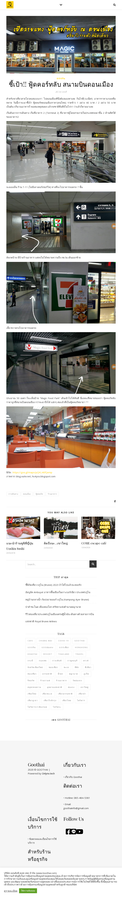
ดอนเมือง (27, 494)
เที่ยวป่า (82, 693)
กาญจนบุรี (73, 660)
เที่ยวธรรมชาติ (65, 693)
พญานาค (73, 674)
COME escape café (94, 543)
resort (47, 654)
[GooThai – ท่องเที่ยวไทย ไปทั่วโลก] (10, 4)
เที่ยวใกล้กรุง (50, 700)
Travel (79, 654)
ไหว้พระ (57, 707)
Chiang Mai (45, 640)
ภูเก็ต (86, 674)
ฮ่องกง (71, 687)
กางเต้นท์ (57, 660)
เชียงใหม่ (32, 693)
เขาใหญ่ (84, 687)
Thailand (63, 654)
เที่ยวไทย (66, 700)
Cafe (30, 640)
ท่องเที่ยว (32, 674)
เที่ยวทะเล (47, 693)
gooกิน (61, 78)
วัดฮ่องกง (77, 680)
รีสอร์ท (31, 680)
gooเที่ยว (64, 647)
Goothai (80, 640)
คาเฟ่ (86, 660)
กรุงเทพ (43, 660)
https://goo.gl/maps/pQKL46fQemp (32, 472)
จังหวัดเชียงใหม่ (35, 667)
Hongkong (81, 647)
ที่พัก (77, 667)
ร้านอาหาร (52, 494)
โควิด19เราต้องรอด (37, 707)
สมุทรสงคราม (34, 687)
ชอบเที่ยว (53, 667)
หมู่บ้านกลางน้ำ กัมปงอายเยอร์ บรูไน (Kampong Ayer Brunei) (57, 599)
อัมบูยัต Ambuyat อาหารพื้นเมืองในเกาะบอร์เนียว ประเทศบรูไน (57, 592)
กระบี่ (30, 660)
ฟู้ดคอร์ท (39, 494)
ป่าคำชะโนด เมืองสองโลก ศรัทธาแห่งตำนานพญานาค (53, 606)
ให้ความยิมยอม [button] (28, 890)
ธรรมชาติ (47, 674)
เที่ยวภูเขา (33, 700)
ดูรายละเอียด (10, 890)
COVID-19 (63, 640)
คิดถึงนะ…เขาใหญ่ (56, 543)
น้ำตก (60, 674)
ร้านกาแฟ (45, 680)
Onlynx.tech (48, 773)
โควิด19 (81, 700)
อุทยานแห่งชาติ (54, 687)
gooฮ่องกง (47, 647)
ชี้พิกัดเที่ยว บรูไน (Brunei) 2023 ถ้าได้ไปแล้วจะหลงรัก (53, 584)
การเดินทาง (13, 494)
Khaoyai (32, 654)
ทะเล (66, 667)
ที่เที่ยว (88, 667)
